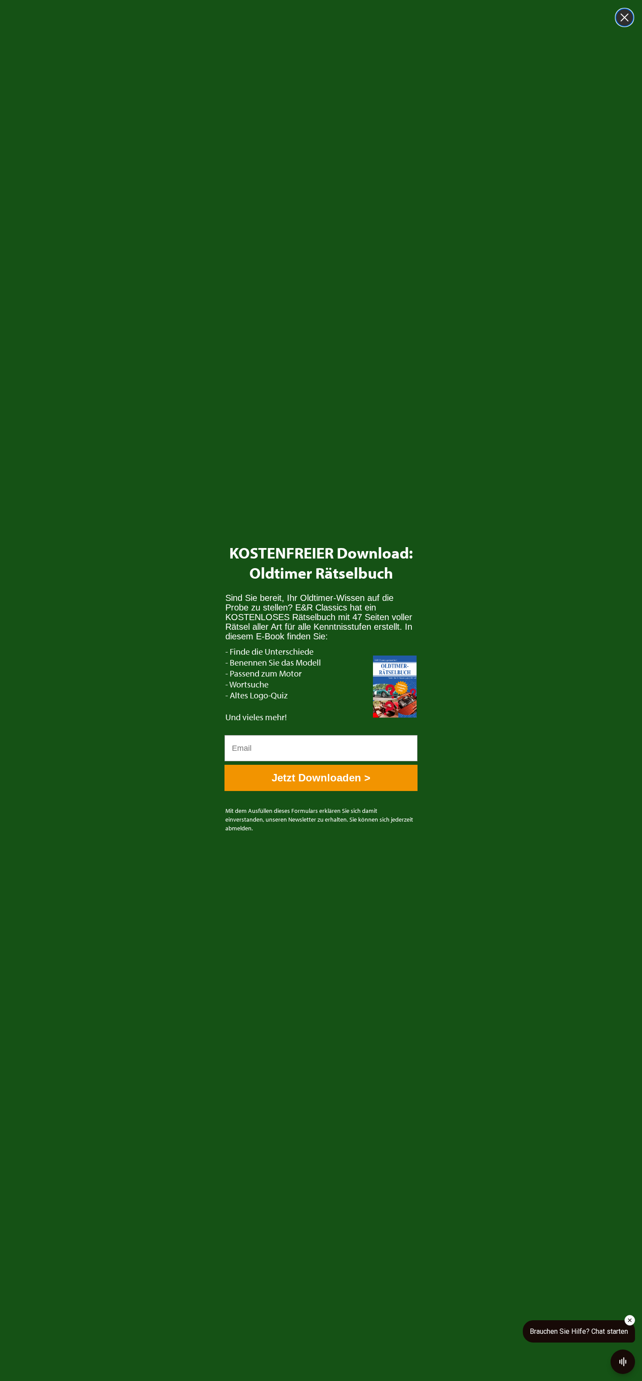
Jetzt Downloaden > (321, 778)
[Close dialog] (624, 17)
